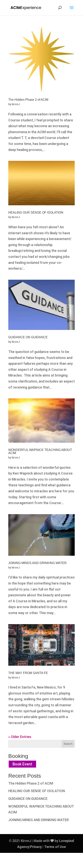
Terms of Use (55, 847)
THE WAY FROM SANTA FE (28, 673)
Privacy (36, 847)
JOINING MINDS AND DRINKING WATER (37, 563)
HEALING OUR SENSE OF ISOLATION (35, 212)
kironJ (16, 104)
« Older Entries (19, 737)
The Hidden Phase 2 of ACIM (28, 99)
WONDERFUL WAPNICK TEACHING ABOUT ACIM (40, 451)
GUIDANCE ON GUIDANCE (28, 337)
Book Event (22, 764)
